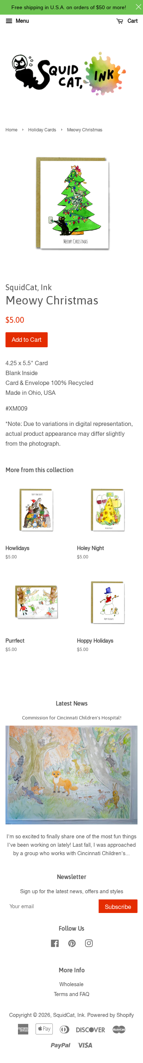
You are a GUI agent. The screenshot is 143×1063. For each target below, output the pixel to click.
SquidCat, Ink (68, 1015)
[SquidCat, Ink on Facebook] (55, 945)
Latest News (72, 703)
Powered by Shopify (110, 1015)
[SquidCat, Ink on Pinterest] (72, 945)
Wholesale (71, 984)
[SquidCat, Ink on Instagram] (89, 945)
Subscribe (118, 906)
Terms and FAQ (71, 994)
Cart (132, 21)
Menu (21, 21)
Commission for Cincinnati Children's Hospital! (71, 717)
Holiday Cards (42, 129)
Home (11, 129)
